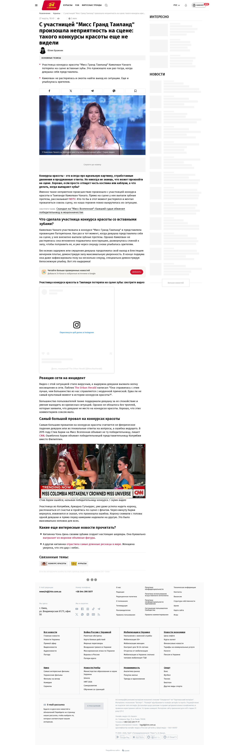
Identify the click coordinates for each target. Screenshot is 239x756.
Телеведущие (122, 606)
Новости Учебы (92, 667)
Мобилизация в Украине (137, 632)
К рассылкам (93, 706)
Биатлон (168, 682)
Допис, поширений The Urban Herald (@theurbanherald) (76, 368)
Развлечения (45, 13)
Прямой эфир (50, 643)
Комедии (48, 682)
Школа (87, 678)
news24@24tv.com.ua (50, 591)
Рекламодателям (123, 610)
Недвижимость (132, 667)
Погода (47, 654)
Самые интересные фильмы (56, 671)
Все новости (50, 632)
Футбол (167, 675)
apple (138, 737)
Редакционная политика (126, 597)
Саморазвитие (90, 685)
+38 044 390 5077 (84, 591)
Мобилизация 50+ (132, 639)
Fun (77, 5)
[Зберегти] (136, 91)
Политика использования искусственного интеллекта (156, 595)
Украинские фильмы (53, 675)
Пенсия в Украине (172, 654)
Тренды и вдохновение (134, 679)
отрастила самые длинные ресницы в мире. (94, 544)
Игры (176, 615)
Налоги (167, 651)
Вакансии (178, 597)
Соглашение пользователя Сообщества (156, 609)
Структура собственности (184, 601)
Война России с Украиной (97, 632)
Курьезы (67, 5)
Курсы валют (170, 639)
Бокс (166, 671)
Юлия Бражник (55, 50)
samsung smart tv (170, 737)
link (76, 609)
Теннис (167, 679)
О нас (118, 587)
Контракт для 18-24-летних (136, 647)
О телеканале (122, 601)
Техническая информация (185, 587)
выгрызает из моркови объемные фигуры (69, 537)
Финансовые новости (174, 643)
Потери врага (90, 658)
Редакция (120, 592)
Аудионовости (50, 651)
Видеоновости (50, 647)
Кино (46, 667)
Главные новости (52, 636)
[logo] (51, 5)
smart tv (153, 737)
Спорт (167, 667)
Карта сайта (179, 610)
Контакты (178, 592)
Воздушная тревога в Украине (97, 647)
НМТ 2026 (88, 682)
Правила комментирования (156, 615)
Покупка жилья (131, 675)
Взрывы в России (92, 654)
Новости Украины (52, 639)
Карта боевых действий (94, 639)
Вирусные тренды (92, 5)
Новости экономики (174, 632)
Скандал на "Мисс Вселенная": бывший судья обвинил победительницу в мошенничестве (82, 210)
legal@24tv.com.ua (147, 725)
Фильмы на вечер (52, 679)
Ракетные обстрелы (93, 636)
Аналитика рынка (132, 671)
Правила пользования (125, 615)
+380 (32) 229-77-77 (131, 722)
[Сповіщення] (186, 5)
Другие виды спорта (173, 686)
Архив (176, 606)
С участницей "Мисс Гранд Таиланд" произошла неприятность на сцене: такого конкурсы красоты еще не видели (104, 13)
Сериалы (48, 686)
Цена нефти (169, 636)
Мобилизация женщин (134, 643)
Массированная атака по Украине (99, 651)
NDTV (72, 199)
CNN (41, 435)
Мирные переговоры (93, 643)
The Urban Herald (85, 387)
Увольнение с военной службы (138, 636)
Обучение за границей (94, 689)
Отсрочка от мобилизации (136, 651)
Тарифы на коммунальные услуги (179, 647)
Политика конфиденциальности (154, 588)
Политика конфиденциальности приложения (154, 602)
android (122, 737)
